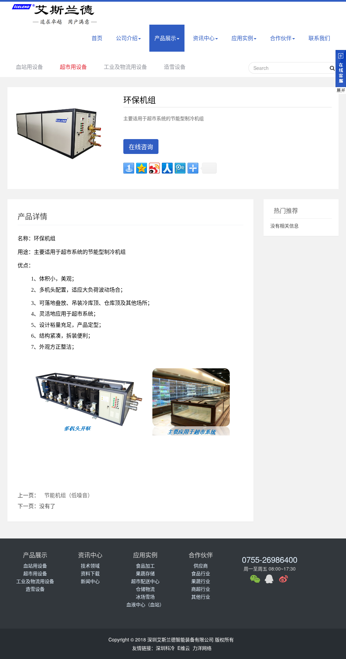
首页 (97, 38)
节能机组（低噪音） (68, 495)
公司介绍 (127, 38)
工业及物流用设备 (125, 67)
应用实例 (242, 38)
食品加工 (145, 565)
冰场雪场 (145, 596)
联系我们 (319, 38)
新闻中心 (90, 581)
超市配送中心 (145, 581)
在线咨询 (141, 146)
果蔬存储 (145, 573)
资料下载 (90, 573)
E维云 (183, 647)
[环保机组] (58, 131)
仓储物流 (145, 588)
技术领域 (90, 565)
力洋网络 (202, 647)
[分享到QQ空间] (141, 168)
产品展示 (165, 38)
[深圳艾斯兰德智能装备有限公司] (58, 19)
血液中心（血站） (145, 604)
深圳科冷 (165, 647)
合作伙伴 (281, 38)
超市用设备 (73, 67)
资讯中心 (204, 38)
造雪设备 (175, 67)
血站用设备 (29, 67)
